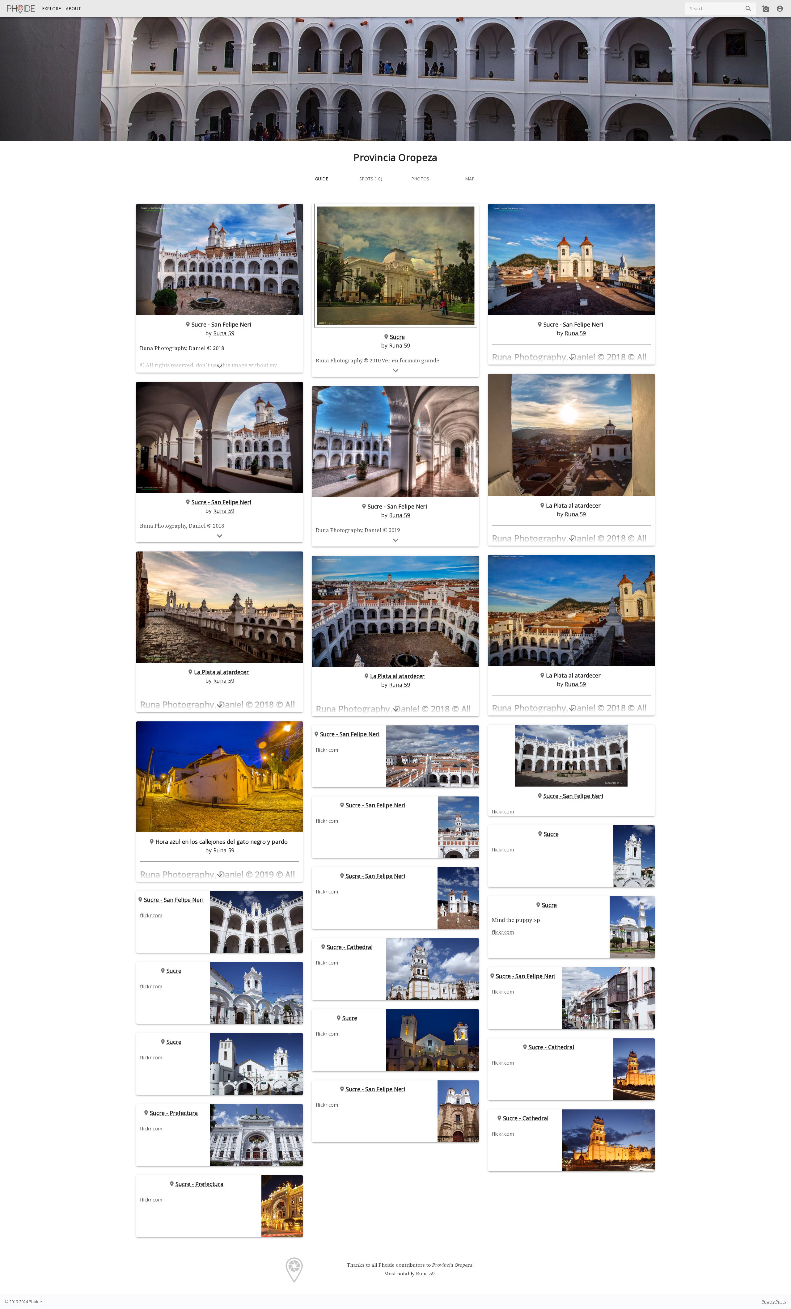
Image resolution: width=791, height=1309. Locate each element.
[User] (780, 8)
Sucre (174, 970)
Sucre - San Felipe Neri (221, 324)
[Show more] (219, 366)
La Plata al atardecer (221, 672)
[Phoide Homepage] (21, 8)
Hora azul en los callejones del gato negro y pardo (221, 841)
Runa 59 (223, 333)
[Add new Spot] (765, 8)
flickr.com (151, 915)
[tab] (321, 178)
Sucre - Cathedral (349, 947)
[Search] (748, 8)
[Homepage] (21, 8)
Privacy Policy (774, 1301)
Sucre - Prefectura (174, 1113)
